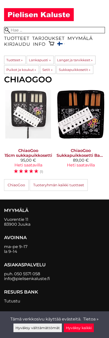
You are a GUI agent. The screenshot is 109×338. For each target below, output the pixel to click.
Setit (47, 70)
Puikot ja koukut (21, 70)
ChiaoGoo (16, 185)
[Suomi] (61, 44)
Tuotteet (16, 38)
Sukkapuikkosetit (74, 70)
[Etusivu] (39, 19)
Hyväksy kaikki (79, 328)
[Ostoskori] (51, 44)
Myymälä (80, 38)
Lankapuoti (39, 60)
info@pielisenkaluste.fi (27, 278)
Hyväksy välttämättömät (37, 328)
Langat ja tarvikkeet (75, 60)
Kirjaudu (17, 44)
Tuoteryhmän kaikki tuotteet (58, 185)
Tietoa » (91, 319)
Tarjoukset (48, 38)
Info (39, 44)
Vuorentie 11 (16, 219)
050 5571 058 (27, 273)
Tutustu (12, 301)
